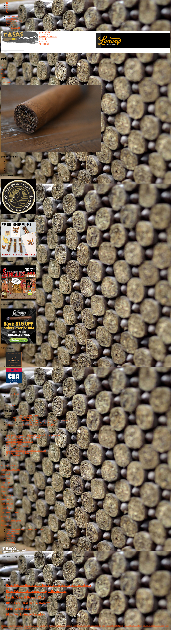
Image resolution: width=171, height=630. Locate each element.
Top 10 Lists (11, 19)
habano (3, 628)
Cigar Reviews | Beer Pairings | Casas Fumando (25, 529)
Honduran (127, 626)
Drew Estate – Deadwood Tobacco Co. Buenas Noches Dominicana (33, 435)
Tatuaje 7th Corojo (13, 455)
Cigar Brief (5, 474)
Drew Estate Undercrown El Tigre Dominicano (24, 437)
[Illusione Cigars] (18, 214)
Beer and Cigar (44, 626)
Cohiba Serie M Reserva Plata (18, 439)
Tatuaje (140, 626)
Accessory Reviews (14, 21)
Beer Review (35, 626)
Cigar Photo (6, 491)
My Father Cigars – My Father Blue (20, 453)
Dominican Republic (95, 626)
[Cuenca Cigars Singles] (18, 300)
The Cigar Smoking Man (11, 521)
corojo (17, 628)
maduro (153, 626)
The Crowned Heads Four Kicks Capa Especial (37, 424)
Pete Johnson (147, 626)
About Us (10, 25)
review (13, 628)
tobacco (8, 628)
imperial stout (160, 626)
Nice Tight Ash (7, 504)
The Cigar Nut (7, 487)
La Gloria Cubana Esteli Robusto (37, 422)
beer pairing (19, 626)
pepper (121, 626)
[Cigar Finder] (14, 367)
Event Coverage (12, 534)
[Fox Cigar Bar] (18, 257)
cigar (60, 626)
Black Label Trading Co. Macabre (19, 442)
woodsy (167, 626)
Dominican (69, 626)
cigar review (4, 626)
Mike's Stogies (7, 499)
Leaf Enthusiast (7, 495)
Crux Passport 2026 (14, 444)
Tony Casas (10, 424)
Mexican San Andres (30, 628)
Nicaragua (52, 626)
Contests (9, 23)
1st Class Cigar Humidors (11, 465)
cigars (21, 628)
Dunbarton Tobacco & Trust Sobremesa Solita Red (26, 451)
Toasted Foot (6, 525)
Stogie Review (7, 508)
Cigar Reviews (12, 16)
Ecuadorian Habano (79, 626)
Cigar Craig (5, 478)
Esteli (103, 626)
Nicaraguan (12, 626)
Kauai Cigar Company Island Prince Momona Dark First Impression (42, 420)
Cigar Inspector (7, 482)
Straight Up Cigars (8, 516)
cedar (57, 626)
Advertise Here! (12, 394)
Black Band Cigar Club (10, 470)
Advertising (15, 28)
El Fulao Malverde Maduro (28, 415)
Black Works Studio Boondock (18, 446)
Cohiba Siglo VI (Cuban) (22, 418)
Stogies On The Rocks (10, 512)
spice (63, 626)
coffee (87, 626)
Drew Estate (134, 626)
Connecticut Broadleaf (112, 626)
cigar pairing (27, 626)
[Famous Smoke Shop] (18, 343)
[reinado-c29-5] (51, 151)
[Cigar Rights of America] (14, 383)
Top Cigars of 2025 (13, 448)
